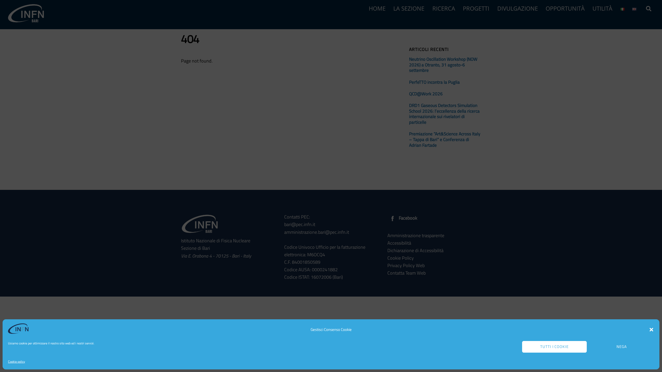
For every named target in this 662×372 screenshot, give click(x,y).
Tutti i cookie (554, 347)
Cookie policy (16, 361)
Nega (621, 347)
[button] (651, 329)
